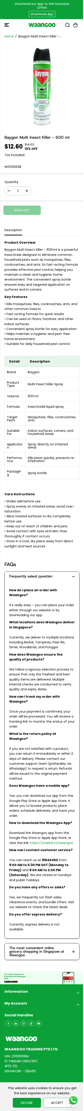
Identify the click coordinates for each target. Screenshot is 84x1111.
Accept (57, 1103)
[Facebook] (8, 1023)
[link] (42, 1039)
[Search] (67, 25)
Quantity (11, 182)
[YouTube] (39, 1023)
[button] (7, 25)
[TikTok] (31, 1023)
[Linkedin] (16, 1023)
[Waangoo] (42, 24)
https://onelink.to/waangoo (51, 843)
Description (13, 230)
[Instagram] (23, 1023)
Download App (42, 14)
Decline (27, 1103)
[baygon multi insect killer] (42, 86)
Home (9, 36)
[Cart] (75, 25)
